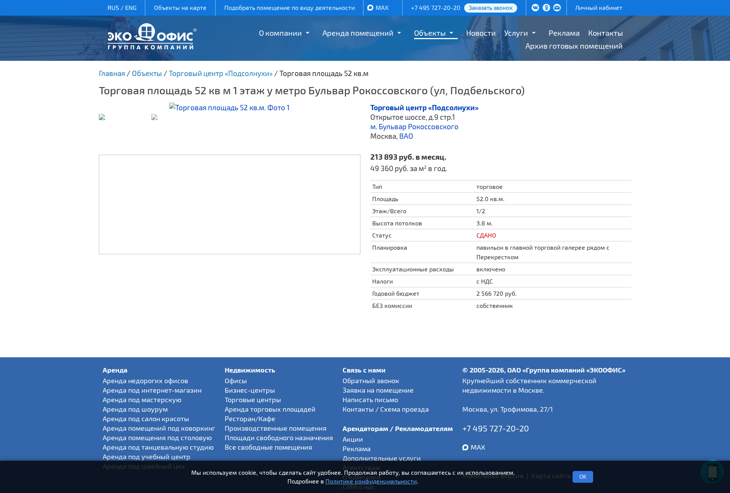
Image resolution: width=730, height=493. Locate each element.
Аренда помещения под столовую (157, 437)
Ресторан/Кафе (250, 418)
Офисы (236, 380)
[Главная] (152, 46)
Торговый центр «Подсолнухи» (424, 107)
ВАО (406, 136)
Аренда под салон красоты (146, 418)
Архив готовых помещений (574, 45)
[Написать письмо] (557, 8)
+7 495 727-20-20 (435, 7)
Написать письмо (370, 399)
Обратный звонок (371, 380)
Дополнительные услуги (382, 458)
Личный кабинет (598, 7)
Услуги (516, 32)
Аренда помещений (358, 32)
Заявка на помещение (378, 390)
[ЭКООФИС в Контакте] (535, 8)
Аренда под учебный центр (146, 456)
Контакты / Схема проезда (386, 409)
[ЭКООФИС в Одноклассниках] (546, 8)
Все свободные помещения (268, 447)
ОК (582, 477)
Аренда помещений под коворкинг (159, 428)
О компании (280, 32)
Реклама (564, 32)
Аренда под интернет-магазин (152, 390)
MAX (382, 7)
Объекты (430, 32)
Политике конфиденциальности (371, 481)
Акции (353, 439)
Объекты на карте (180, 7)
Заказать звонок (491, 7)
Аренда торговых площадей (270, 409)
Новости (481, 32)
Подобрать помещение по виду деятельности (289, 7)
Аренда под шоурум (135, 409)
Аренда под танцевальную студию (158, 447)
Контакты (605, 32)
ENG (130, 7)
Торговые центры (253, 399)
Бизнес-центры (250, 390)
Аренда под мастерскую (142, 399)
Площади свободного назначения (279, 437)
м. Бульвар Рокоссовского (414, 126)
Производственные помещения (276, 428)
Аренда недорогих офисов (145, 380)
